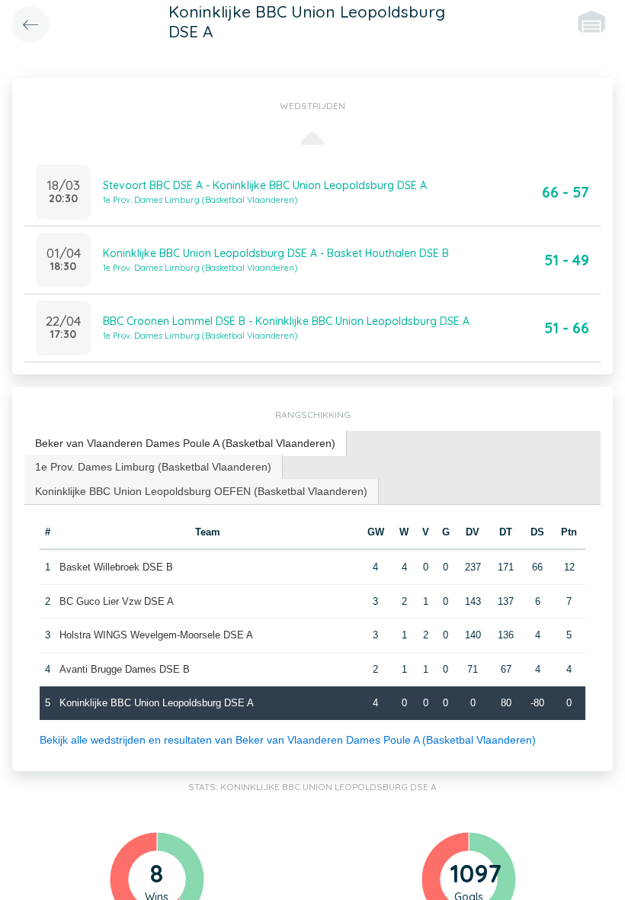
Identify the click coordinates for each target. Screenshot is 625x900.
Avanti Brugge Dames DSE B (124, 669)
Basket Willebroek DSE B (116, 567)
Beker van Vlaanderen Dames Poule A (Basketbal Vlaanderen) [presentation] (185, 443)
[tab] (185, 443)
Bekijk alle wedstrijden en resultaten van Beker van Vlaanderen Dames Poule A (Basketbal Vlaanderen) (288, 740)
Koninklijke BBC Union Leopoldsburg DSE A (156, 703)
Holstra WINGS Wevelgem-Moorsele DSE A (156, 635)
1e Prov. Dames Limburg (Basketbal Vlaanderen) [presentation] (153, 467)
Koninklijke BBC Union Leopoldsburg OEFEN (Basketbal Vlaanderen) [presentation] (201, 491)
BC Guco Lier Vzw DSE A (116, 601)
